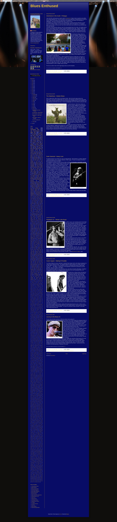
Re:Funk (39, 403)
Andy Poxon (38, 287)
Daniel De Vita (37, 320)
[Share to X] (66, 71)
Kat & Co (38, 365)
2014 (32, 123)
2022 (32, 83)
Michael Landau (32, 388)
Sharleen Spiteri (35, 426)
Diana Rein (32, 325)
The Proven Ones (34, 222)
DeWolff (33, 203)
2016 (32, 91)
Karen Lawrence (32, 365)
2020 (32, 86)
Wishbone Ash (32, 279)
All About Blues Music (35, 486)
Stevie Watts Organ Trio (38, 435)
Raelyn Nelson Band (33, 403)
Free (35, 239)
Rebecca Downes (33, 217)
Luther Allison (32, 251)
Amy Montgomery (38, 286)
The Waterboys (51, 134)
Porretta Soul (39, 259)
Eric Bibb (41, 331)
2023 (32, 81)
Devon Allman (40, 324)
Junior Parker (34, 364)
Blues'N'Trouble (34, 493)
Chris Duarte (32, 311)
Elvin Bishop (37, 204)
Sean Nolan (32, 424)
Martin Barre (32, 253)
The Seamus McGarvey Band (37, 459)
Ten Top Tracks (40, 173)
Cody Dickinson (34, 201)
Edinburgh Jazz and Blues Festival (35, 237)
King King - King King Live (36, 47)
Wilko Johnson (40, 477)
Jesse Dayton (36, 208)
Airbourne (31, 224)
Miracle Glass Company (35, 391)
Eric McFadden (33, 332)
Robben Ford (34, 186)
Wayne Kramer (37, 475)
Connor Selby (41, 315)
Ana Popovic (32, 176)
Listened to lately (35, 142)
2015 (32, 93)
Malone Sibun (32, 252)
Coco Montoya (34, 313)
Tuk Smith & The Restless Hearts (35, 471)
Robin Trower (37, 261)
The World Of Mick (39, 462)
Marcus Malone (39, 144)
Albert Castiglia (36, 135)
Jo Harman (36, 210)
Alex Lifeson (37, 225)
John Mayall (36, 211)
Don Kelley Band (38, 326)
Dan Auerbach (41, 317)
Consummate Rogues (34, 316)
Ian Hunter (37, 168)
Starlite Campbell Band (34, 152)
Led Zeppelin (34, 172)
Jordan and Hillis (37, 363)
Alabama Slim (34, 282)
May (33, 104)
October (33, 97)
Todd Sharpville (38, 466)
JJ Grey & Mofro (37, 351)
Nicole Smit (38, 256)
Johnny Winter (32, 362)
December (34, 94)
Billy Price (37, 295)
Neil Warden (41, 214)
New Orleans (34, 215)
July (33, 101)
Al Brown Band (37, 224)
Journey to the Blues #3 (53, 317)
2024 (32, 80)
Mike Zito (33, 132)
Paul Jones (38, 257)
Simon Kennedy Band (33, 428)
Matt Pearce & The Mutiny (38, 213)
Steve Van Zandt (38, 190)
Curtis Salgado (40, 201)
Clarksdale (41, 200)
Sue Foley (38, 437)
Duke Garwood (32, 236)
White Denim (35, 477)
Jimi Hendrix (36, 244)
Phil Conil (40, 401)
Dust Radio (36, 328)
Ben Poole (37, 164)
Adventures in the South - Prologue (56, 16)
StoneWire (35, 436)
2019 (32, 87)
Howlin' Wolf (35, 207)
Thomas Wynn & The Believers (35, 463)
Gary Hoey (37, 240)
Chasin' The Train (38, 310)
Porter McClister (39, 402)
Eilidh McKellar (32, 238)
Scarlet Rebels (41, 422)
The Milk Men (32, 221)
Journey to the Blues (66, 350)
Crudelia (36, 317)
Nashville (39, 395)
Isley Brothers (37, 350)
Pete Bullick (36, 401)
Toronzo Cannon (38, 163)
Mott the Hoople (40, 393)
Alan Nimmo (32, 164)
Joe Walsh (40, 359)
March (33, 107)
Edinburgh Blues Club (35, 496)
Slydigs (37, 429)
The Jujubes (38, 272)
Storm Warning (40, 436)
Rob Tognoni (37, 260)
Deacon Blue (33, 322)
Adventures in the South (52, 72)
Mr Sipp (40, 255)
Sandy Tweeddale (36, 421)
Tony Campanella (37, 468)
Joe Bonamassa (35, 131)
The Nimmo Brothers (39, 221)
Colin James (39, 313)
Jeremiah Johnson (36, 355)
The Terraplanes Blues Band (36, 461)
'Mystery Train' (35, 280)
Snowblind (40, 429)
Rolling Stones (32, 218)
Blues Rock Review (34, 492)
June (33, 103)
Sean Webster (33, 146)
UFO (34, 472)
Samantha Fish (34, 129)
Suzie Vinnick (41, 440)
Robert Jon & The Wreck (36, 145)
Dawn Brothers (40, 321)
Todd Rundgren (32, 466)
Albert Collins (32, 283)
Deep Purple (40, 323)
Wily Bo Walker (38, 147)
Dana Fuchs (32, 319)
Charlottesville (68, 18)
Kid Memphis (33, 367)
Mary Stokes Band (35, 387)
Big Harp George (33, 294)
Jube (42, 363)
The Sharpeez (32, 460)
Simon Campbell (39, 427)
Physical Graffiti (32, 402)
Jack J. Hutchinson (37, 243)
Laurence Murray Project (37, 249)
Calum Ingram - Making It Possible (56, 261)
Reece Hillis (32, 260)
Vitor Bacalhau (39, 473)
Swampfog (33, 441)
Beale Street (41, 290)
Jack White (35, 352)
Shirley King (40, 426)
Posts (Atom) (53, 355)
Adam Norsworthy (33, 281)
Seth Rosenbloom (35, 425)
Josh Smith (41, 211)
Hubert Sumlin (35, 349)
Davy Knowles (40, 202)
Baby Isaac (36, 290)
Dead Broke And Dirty (39, 322)
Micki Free (35, 389)
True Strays (40, 470)
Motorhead (35, 393)
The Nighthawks (34, 455)
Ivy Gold (41, 350)
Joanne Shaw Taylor (34, 170)
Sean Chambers (39, 423)
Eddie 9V (31, 204)
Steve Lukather (37, 434)
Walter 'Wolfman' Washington (34, 474)
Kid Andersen (32, 183)
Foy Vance (56, 350)
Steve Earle (32, 434)
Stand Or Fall (36, 431)
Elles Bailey (40, 134)
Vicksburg (31, 278)
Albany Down (39, 282)
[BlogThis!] (65, 71)
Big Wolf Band (32, 295)
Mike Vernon (41, 390)
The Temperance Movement (36, 174)
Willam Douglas (37, 478)
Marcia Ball (36, 382)
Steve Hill (37, 162)
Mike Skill (31, 390)
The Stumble (41, 222)
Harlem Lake (38, 345)
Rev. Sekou (41, 404)
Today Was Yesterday (38, 465)
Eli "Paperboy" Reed (38, 330)
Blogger (67, 514)
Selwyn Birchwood (38, 188)
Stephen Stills (39, 432)
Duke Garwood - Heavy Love (54, 156)
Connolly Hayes (32, 314)
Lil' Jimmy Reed (38, 250)
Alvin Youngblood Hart (37, 285)
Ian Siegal (34, 133)
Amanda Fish (32, 286)
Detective (35, 324)
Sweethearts (38, 441)
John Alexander (32, 360)
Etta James (38, 332)
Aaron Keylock (39, 223)
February (34, 108)
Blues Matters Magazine (35, 491)
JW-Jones (41, 181)
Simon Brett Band (33, 427)
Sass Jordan (35, 422)
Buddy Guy (35, 198)
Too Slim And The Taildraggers (38, 469)
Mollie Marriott (36, 255)
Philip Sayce (35, 258)
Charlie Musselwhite (35, 200)
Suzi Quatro (35, 440)
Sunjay (35, 438)
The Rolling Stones (36, 274)
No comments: (60, 194)
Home (67, 353)
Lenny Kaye (32, 250)
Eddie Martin (39, 236)
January (33, 121)
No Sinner (37, 397)
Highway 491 (36, 347)
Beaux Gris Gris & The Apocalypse (37, 291)
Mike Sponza (36, 390)
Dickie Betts (36, 325)
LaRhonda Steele (40, 247)
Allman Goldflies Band (37, 284)
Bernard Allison (36, 293)
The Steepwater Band (39, 460)
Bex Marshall (41, 293)
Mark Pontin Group (37, 385)
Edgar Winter (37, 329)
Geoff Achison (36, 205)
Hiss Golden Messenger (35, 348)
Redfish (34, 173)
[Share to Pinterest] (69, 71)
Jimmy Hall (41, 357)
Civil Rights (34, 312)
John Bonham (38, 360)
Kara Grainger (39, 364)
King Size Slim (38, 368)
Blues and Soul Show (35, 488)
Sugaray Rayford (38, 154)
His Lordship (41, 347)
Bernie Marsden (33, 148)
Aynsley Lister (32, 177)
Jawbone (33, 182)
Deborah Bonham (34, 323)
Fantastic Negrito (40, 166)
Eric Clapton (38, 238)
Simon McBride (40, 428)
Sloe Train (32, 429)
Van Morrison (56, 134)
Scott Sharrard (34, 423)
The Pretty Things (37, 457)
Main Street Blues (33, 184)
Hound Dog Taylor (37, 242)
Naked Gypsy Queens (33, 395)
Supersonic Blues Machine (34, 439)
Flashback (37, 137)
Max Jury (40, 387)
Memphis (33, 214)
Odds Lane (40, 398)
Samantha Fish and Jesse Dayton (35, 219)
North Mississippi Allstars (35, 507)
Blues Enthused (44, 6)
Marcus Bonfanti (38, 252)
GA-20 (39, 239)
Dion (36, 203)
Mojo (36, 392)
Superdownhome (39, 438)
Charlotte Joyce (39, 309)
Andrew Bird (32, 287)
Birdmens (41, 295)
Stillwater (31, 436)
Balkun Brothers (34, 487)
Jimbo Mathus (38, 169)
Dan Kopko (33, 318)
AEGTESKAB (41, 280)
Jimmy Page (37, 358)
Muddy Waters (32, 256)
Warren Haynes (38, 278)
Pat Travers (33, 400)
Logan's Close (39, 183)
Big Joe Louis (40, 294)
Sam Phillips (32, 420)
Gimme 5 (41, 141)
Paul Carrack (38, 400)
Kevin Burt (41, 366)
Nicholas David (32, 397)
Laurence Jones (33, 151)
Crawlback (40, 316)
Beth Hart (38, 177)
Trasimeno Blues (38, 277)
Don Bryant (33, 326)
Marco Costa (41, 382)
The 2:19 (40, 220)
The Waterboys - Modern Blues (55, 96)
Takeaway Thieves (36, 442)
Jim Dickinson (35, 356)
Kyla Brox (34, 247)
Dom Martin (39, 203)
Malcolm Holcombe (38, 251)
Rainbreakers (39, 216)
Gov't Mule (37, 206)
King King (34, 128)
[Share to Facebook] (67, 71)
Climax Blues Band (40, 312)
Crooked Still (32, 317)
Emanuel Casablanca (36, 331)
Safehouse (39, 218)
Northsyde (35, 398)
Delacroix (31, 324)
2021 (32, 84)
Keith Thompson (36, 366)
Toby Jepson (37, 464)
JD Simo (33, 351)
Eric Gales (39, 150)
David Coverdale (34, 202)
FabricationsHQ (34, 498)
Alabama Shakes (40, 281)
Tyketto (31, 472)
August (33, 100)
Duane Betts (37, 327)
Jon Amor (37, 362)
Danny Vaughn (35, 321)
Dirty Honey (41, 325)
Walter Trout (39, 175)
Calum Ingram (51, 311)
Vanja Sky (34, 473)
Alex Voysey (37, 283)
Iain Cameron (34, 30)
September (34, 98)
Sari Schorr (39, 151)
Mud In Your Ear (33, 394)
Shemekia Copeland (34, 189)
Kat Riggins (35, 246)
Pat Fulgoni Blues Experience (38, 399)
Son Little (36, 430)
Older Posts (84, 353)
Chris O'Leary (37, 311)
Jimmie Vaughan (36, 357)
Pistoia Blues (34, 259)
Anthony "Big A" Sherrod (37, 288)
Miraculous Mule (37, 254)
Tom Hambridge (36, 275)
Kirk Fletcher (40, 171)
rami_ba (60, 514)
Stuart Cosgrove (33, 437)
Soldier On (32, 430)
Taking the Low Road (33, 220)
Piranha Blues (41, 258)
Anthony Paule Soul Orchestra (34, 289)
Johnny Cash (36, 245)
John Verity (35, 361)
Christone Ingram (37, 179)
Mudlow (37, 214)
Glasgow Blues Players (35, 501)
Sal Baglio (35, 419)
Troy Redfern (32, 175)
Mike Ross (33, 185)
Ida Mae (32, 350)
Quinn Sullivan (32, 216)
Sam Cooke (40, 419)
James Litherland (36, 354)
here (64, 346)
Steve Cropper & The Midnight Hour (36, 433)
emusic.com (33, 497)
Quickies (41, 132)
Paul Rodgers (39, 215)
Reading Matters (40, 185)
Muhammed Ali (40, 394)
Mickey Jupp (38, 388)
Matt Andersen (40, 184)
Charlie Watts (32, 309)
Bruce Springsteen (52, 350)
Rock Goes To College (76, 251)
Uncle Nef (38, 472)
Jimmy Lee (32, 358)
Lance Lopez (34, 248)
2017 (32, 90)
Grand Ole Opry (36, 241)
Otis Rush (31, 399)
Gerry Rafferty (60, 350)
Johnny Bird (40, 361)
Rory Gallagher (36, 187)
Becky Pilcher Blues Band (34, 292)
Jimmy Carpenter (39, 182)
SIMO (31, 419)
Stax (35, 432)
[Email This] (64, 71)
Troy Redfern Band (34, 470)
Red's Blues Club (35, 404)
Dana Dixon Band (39, 318)
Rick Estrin (39, 217)
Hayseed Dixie (36, 346)
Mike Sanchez (40, 389)
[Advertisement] (66, 83)
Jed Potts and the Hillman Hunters (36, 138)
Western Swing (37, 476)
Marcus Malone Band (37, 384)
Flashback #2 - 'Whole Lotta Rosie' (56, 219)
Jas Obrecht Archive (34, 503)
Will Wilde (32, 478)
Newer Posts (49, 353)
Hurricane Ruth (40, 349)
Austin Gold (39, 176)
